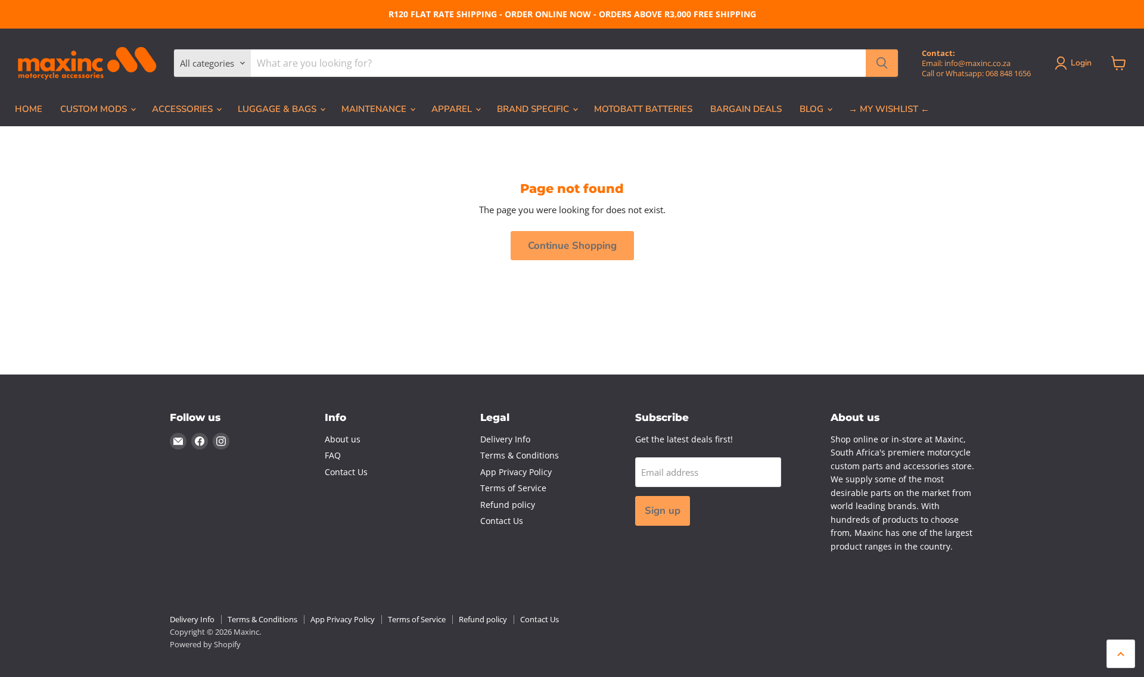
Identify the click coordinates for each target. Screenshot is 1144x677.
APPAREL (452, 109)
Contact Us (346, 472)
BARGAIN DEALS (746, 109)
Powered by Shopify (205, 644)
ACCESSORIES (183, 109)
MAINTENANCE (375, 109)
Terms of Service (513, 488)
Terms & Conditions (519, 455)
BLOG (813, 109)
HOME (28, 109)
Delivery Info (505, 439)
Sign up (662, 510)
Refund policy (507, 504)
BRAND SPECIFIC (534, 109)
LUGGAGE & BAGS (278, 109)
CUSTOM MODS (94, 109)
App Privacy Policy (516, 472)
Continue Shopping (572, 245)
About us (342, 439)
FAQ (333, 455)
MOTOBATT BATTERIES (643, 109)
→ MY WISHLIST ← (889, 109)
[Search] (882, 63)
